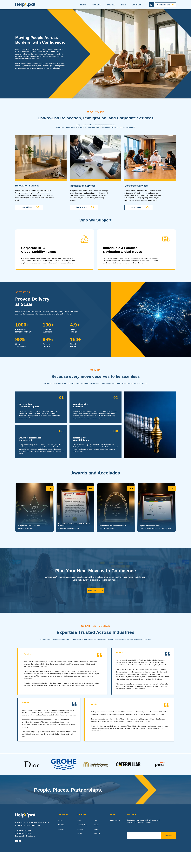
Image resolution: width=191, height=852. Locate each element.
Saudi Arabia (81, 825)
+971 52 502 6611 (24, 833)
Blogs (123, 4)
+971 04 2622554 (24, 830)
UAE (79, 820)
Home (83, 4)
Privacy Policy (115, 820)
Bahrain (80, 829)
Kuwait (96, 825)
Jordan (96, 829)
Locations (137, 4)
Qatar (96, 820)
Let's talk (92, 590)
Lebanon (97, 833)
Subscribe (168, 835)
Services (111, 4)
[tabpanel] (34, 507)
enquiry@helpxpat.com (26, 836)
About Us (96, 4)
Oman (79, 833)
